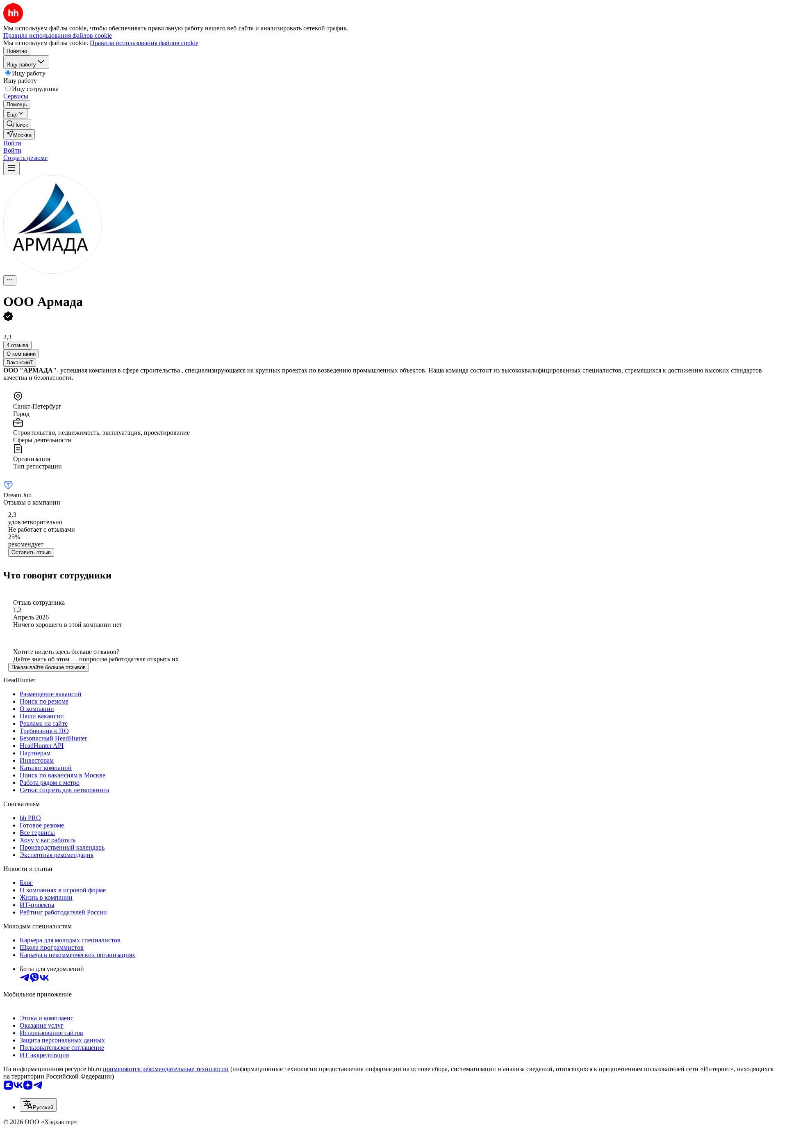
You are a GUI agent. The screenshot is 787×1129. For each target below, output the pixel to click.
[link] (17, 124)
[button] (12, 142)
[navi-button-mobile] (11, 168)
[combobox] (38, 1105)
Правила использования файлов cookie (144, 42)
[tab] (21, 354)
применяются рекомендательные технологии (166, 1068)
